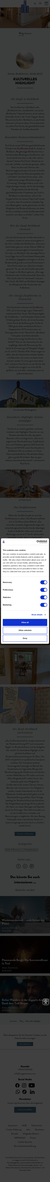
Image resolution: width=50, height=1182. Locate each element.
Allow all (25, 622)
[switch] (43, 590)
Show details (36, 615)
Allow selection (25, 630)
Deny (25, 638)
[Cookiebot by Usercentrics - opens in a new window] (36, 541)
